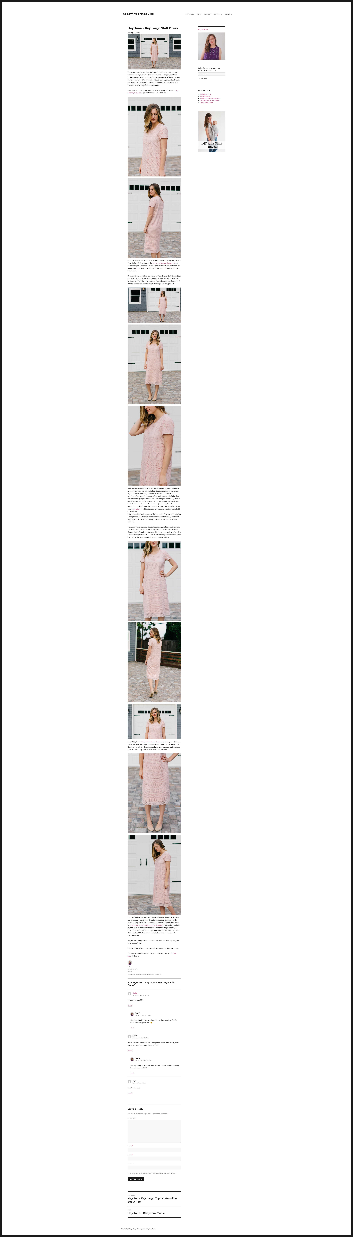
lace (141, 974)
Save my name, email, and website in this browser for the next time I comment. (153, 1173)
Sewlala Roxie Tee (206, 96)
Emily (135, 993)
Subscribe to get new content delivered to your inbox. (209, 69)
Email (130, 1155)
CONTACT (207, 14)
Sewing (130, 971)
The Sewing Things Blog (137, 13)
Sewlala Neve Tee (205, 94)
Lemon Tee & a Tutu (206, 102)
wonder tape (135, 509)
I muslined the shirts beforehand (154, 742)
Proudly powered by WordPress (146, 1229)
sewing (145, 974)
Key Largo (137, 974)
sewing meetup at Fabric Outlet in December (147, 925)
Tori (129, 966)
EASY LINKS (189, 14)
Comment (132, 1118)
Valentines (158, 974)
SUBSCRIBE (218, 14)
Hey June (130, 974)
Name (130, 1146)
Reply (130, 1005)
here (138, 268)
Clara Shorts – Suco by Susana (209, 100)
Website (131, 1164)
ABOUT (199, 14)
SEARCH (228, 14)
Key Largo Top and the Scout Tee (165, 263)
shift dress (151, 974)
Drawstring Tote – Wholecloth (210, 98)
